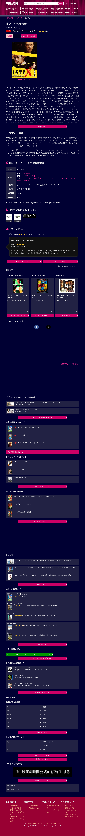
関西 (8, 711)
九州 (8, 726)
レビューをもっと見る (23, 262)
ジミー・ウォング (56, 178)
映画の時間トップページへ (15, 790)
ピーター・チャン (28, 174)
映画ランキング (72, 9)
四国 (44, 722)
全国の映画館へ (42, 732)
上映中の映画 (28, 9)
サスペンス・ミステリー (29, 31)
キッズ (45, 746)
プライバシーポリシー (53, 824)
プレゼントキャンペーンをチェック (41, 417)
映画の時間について (41, 780)
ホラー (45, 750)
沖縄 (44, 726)
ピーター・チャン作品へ (17, 315)
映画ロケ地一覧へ (42, 759)
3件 (44, 31)
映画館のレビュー (35, 808)
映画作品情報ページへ (14, 786)
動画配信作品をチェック (42, 521)
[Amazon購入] (24, 79)
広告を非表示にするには (69, 364)
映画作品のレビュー (17, 816)
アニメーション (48, 742)
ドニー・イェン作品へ (42, 315)
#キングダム (48, 654)
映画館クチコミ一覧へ (42, 755)
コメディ (9, 750)
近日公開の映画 (57, 9)
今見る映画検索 (71, 3)
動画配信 (32, 36)
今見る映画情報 (70, 814)
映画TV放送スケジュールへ (42, 693)
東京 (8, 707)
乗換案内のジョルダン (35, 824)
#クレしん (23, 654)
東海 (44, 711)
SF (8, 746)
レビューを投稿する (60, 262)
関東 (44, 707)
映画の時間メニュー (13, 9)
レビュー (24, 36)
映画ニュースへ (42, 584)
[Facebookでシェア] (36, 327)
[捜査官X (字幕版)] (29, 216)
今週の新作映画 (43, 9)
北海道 (9, 715)
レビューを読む (72, 12)
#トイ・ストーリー (35, 654)
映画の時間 (10, 18)
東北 (44, 715)
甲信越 (9, 719)
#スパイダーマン (11, 654)
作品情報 (19, 18)
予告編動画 (43, 12)
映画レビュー (42, 644)
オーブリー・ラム (28, 176)
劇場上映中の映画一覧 (42, 487)
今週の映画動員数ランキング (15, 452)
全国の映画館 (33, 806)
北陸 (44, 719)
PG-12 (9, 31)
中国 (8, 722)
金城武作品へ (66, 315)
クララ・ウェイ (69, 178)
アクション (16, 31)
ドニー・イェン (28, 178)
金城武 (36, 178)
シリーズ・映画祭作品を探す (42, 658)
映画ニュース (28, 12)
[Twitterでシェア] (48, 327)
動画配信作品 (58, 12)
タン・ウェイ (44, 178)
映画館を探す (13, 12)
